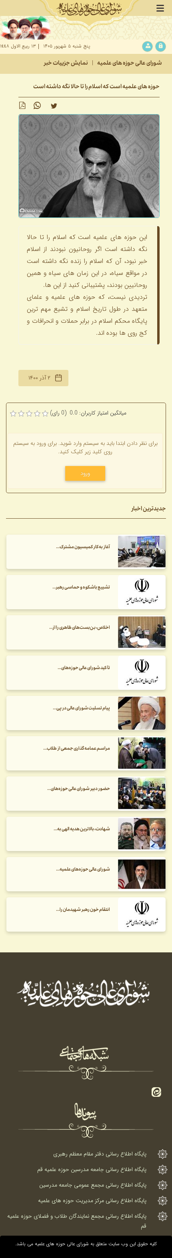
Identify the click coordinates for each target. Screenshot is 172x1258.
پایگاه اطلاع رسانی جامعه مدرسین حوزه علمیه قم (91, 1169)
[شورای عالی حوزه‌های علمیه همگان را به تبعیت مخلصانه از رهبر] (142, 874)
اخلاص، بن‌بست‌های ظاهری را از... (79, 628)
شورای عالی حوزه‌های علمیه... (83, 870)
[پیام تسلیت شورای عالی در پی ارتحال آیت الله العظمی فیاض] (142, 713)
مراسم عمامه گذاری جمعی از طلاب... (76, 749)
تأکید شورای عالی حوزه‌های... (84, 668)
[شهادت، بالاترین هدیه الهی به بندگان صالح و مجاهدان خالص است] (142, 834)
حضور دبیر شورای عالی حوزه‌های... (78, 789)
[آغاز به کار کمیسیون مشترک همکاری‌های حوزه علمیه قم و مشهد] (142, 552)
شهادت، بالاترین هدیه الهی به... (82, 829)
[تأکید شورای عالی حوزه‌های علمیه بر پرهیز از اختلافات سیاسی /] (142, 673)
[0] (13, 413)
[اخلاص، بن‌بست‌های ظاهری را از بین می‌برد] (142, 632)
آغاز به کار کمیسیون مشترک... (83, 547)
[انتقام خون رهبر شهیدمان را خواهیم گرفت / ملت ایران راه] (142, 914)
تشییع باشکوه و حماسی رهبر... (81, 588)
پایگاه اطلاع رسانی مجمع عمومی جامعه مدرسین (92, 1185)
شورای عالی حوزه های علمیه (129, 64)
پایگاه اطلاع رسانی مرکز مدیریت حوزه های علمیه (92, 1200)
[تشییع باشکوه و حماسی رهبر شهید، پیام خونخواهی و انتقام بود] (142, 592)
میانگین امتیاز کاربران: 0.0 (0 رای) (88, 413)
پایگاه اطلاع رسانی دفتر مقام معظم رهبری (99, 1153)
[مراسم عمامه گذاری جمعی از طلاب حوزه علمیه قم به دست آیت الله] (142, 753)
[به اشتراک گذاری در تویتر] (54, 105)
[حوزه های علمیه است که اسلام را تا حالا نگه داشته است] (89, 165)
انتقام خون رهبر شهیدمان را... (83, 910)
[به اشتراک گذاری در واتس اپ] (37, 105)
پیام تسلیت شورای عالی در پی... (81, 709)
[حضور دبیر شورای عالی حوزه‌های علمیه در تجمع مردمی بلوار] (142, 793)
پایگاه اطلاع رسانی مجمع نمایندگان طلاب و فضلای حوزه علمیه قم (76, 1221)
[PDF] (22, 105)
